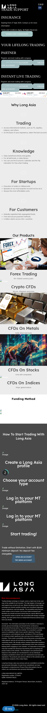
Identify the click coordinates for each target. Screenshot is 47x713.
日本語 (40, 4)
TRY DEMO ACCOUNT (23, 560)
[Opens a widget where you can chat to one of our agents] (8, 709)
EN (40, 8)
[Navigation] (28, 6)
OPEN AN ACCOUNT (24, 557)
